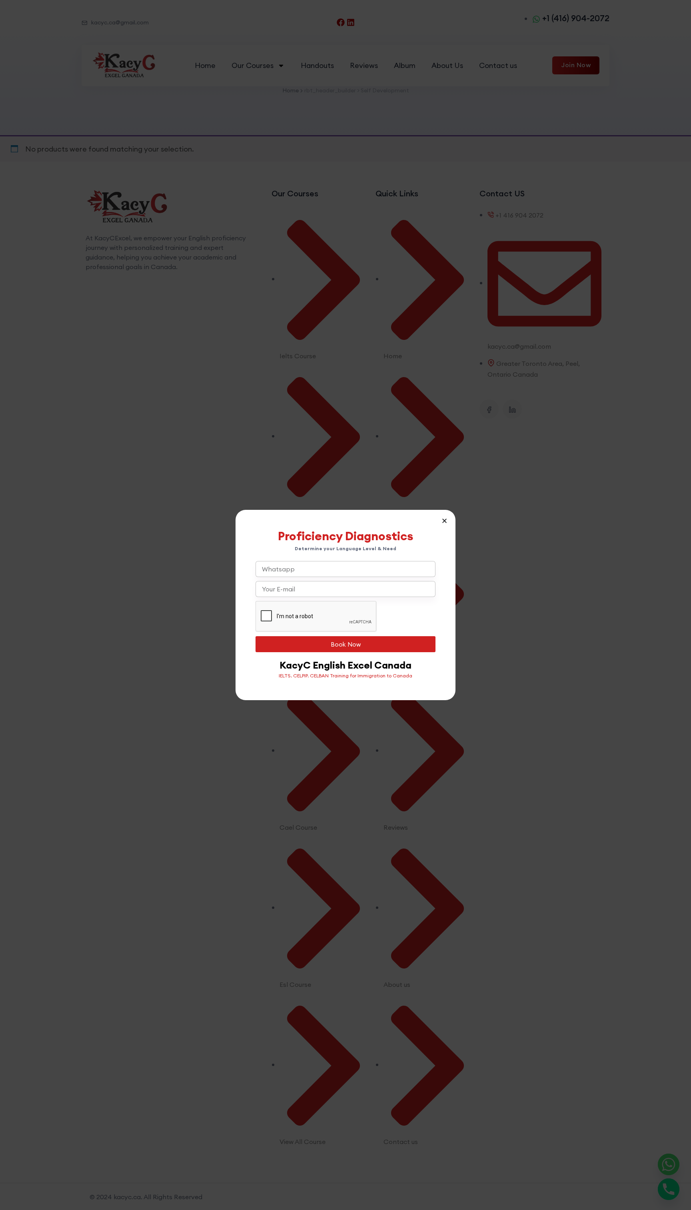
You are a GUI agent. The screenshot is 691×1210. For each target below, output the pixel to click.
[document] (345, 605)
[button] (444, 521)
